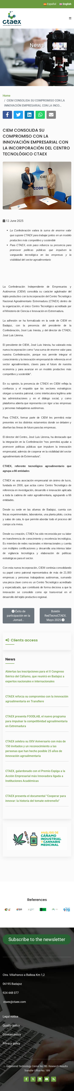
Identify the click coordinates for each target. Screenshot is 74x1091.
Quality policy (11, 1025)
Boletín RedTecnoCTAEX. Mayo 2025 (55, 616)
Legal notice (10, 1016)
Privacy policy (11, 1043)
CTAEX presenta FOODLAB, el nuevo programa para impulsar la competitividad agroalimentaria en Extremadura (36, 721)
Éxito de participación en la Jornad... (18, 616)
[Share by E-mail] (51, 115)
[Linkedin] (39, 1079)
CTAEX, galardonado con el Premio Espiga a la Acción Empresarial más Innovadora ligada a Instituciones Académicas (35, 775)
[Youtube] (46, 1079)
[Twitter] (33, 1079)
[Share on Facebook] (7, 115)
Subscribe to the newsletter (36, 939)
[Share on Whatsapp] (40, 115)
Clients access (23, 640)
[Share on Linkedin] (29, 115)
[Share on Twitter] (18, 115)
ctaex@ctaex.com (14, 1002)
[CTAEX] (12, 18)
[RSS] (53, 1079)
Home (6, 95)
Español (51, 4)
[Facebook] (26, 1079)
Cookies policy (12, 1034)
